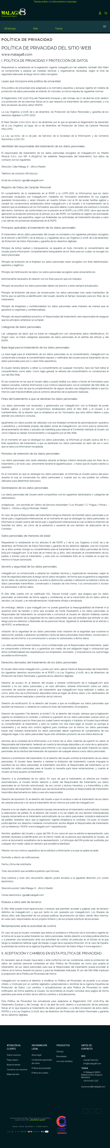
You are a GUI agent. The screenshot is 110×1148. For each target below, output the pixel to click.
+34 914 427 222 (90, 1081)
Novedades (61, 1056)
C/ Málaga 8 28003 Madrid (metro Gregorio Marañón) (91, 1075)
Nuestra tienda (13, 1065)
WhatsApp (10, 28)
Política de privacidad (41, 1068)
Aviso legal (36, 1055)
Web (35, 28)
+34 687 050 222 (90, 1060)
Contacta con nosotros (17, 1069)
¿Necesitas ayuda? (38, 1120)
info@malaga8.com (92, 1063)
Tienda (58, 28)
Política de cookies (40, 1073)
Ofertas (59, 1051)
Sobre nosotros (14, 1055)
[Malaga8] (13, 13)
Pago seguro (12, 1060)
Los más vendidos (64, 1061)
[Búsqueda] (81, 26)
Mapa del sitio (13, 1074)
